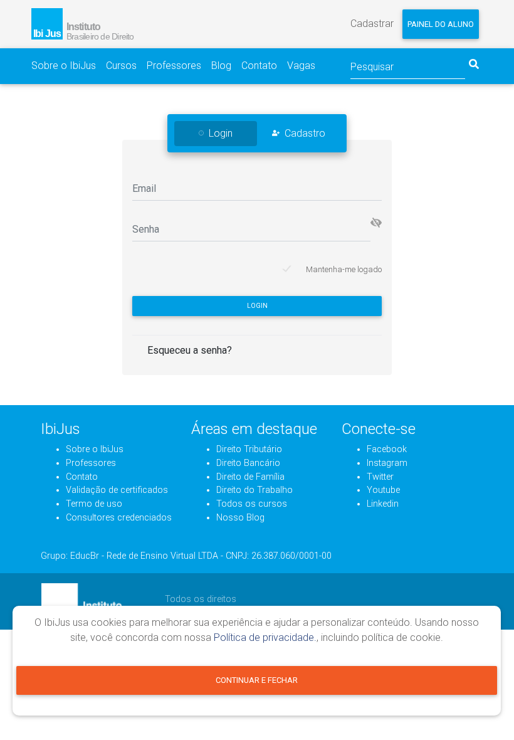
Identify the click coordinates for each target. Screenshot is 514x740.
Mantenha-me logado (344, 269)
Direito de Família (250, 477)
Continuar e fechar (257, 680)
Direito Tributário (249, 449)
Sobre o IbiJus (63, 65)
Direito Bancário (248, 463)
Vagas (301, 65)
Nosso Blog (240, 517)
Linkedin (383, 504)
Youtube (383, 490)
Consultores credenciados (119, 517)
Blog (221, 65)
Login (257, 306)
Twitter (380, 477)
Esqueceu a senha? (189, 350)
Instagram (387, 463)
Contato (259, 65)
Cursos (121, 65)
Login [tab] (221, 133)
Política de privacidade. (265, 637)
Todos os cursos (251, 504)
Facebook (387, 449)
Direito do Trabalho (254, 490)
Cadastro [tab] (305, 133)
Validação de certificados (117, 490)
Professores (174, 65)
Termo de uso (94, 504)
